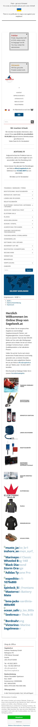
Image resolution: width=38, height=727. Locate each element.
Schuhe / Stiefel (10, 223)
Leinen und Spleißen (12, 198)
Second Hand (9, 252)
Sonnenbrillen (10, 239)
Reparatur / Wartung (12, 195)
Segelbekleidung (10, 220)
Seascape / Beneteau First (14, 210)
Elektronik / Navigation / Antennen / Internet (17, 205)
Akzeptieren (19, 717)
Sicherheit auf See (11, 246)
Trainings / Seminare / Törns (15, 188)
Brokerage (8, 259)
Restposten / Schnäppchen (14, 249)
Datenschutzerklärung (14, 303)
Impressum (10, 305)
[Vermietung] (19, 609)
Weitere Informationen (15, 725)
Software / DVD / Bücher (13, 242)
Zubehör (7, 266)
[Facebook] (19, 87)
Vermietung (8, 256)
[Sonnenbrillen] (19, 572)
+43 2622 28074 (21, 171)
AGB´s (9, 301)
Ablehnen (19, 722)
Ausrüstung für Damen (13, 227)
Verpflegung (9, 263)
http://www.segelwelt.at (11, 670)
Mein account (19, 101)
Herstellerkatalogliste (17, 373)
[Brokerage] (19, 614)
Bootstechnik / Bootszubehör (16, 191)
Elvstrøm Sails (10, 213)
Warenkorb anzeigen (32, 109)
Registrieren (19, 104)
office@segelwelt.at (21, 168)
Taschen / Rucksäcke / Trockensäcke (12, 231)
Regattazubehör (10, 201)
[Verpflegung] (19, 621)
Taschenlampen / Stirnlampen (15, 235)
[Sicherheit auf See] (19, 586)
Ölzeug (7, 217)
